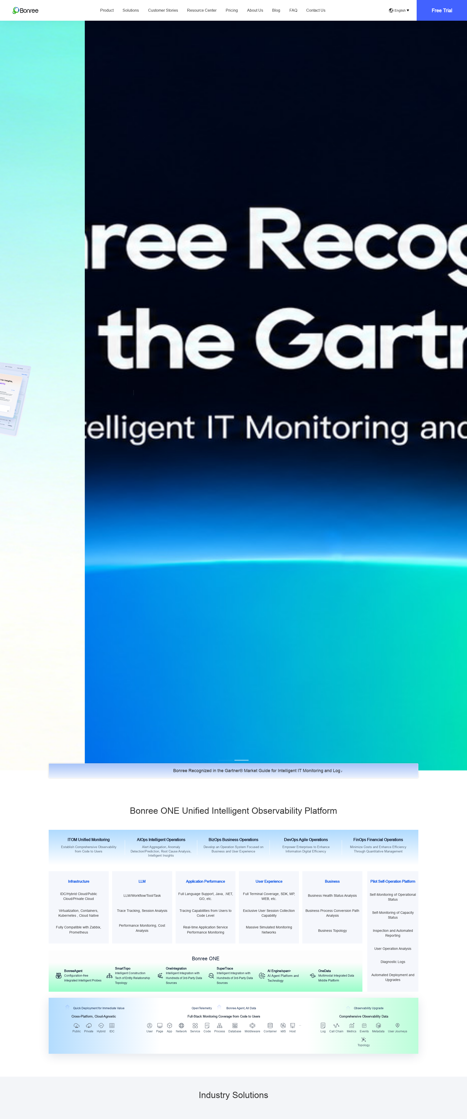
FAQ (293, 10)
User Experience (269, 881)
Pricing (232, 10)
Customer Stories (163, 10)
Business (332, 881)
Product (107, 10)
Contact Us (315, 10)
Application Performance (205, 881)
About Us (255, 10)
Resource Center (201, 10)
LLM (142, 881)
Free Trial (442, 10)
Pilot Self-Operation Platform (392, 881)
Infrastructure (78, 881)
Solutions (131, 10)
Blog (276, 10)
